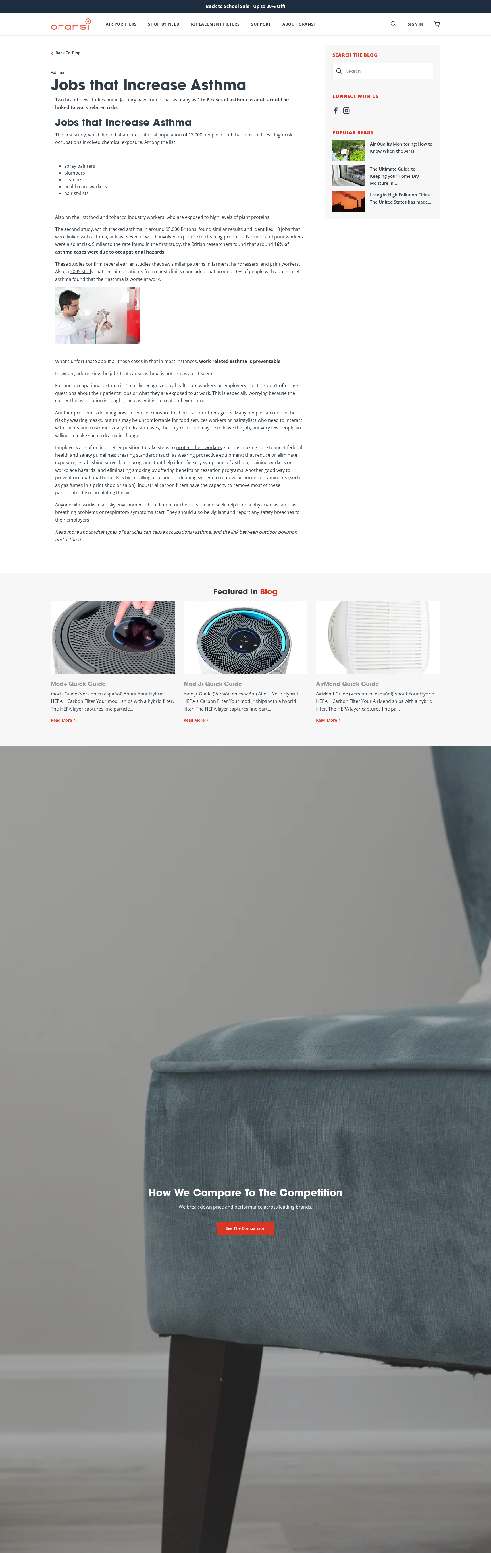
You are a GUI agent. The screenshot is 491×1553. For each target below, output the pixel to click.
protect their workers (199, 447)
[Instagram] (346, 112)
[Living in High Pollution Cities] (348, 201)
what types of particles (118, 532)
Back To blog (67, 52)
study (80, 135)
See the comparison (245, 1228)
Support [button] (261, 24)
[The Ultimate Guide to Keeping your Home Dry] (348, 175)
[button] (394, 24)
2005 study (81, 271)
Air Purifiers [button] (121, 24)
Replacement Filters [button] (215, 24)
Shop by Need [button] (163, 24)
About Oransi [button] (298, 24)
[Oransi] (71, 23)
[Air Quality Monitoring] (348, 150)
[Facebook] (335, 112)
